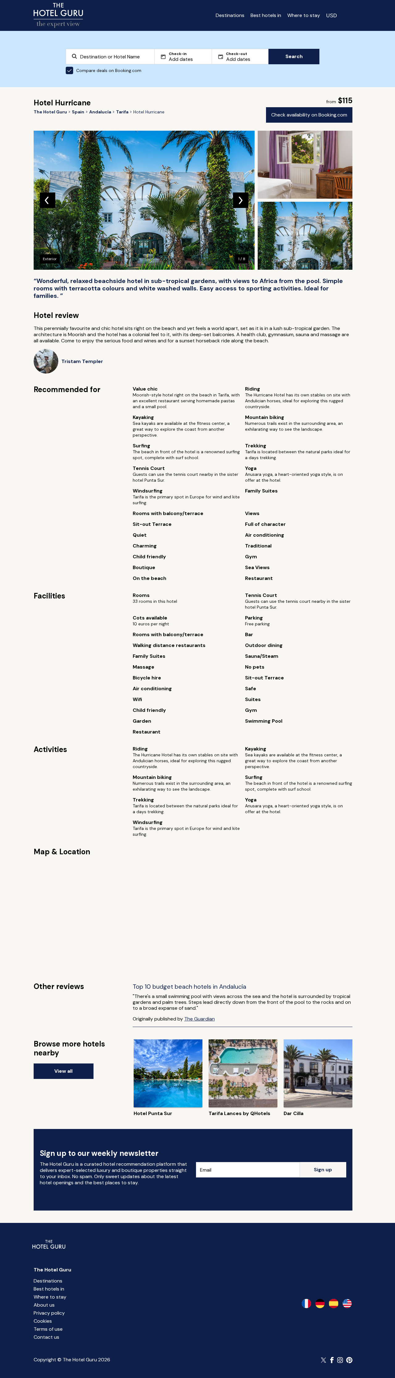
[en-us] (347, 1303)
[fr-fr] (306, 1303)
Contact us (46, 1337)
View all (63, 1071)
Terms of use (48, 1329)
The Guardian (199, 1019)
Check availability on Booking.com (309, 115)
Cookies (43, 1321)
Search (294, 56)
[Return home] (58, 15)
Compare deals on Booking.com (108, 70)
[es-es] (333, 1303)
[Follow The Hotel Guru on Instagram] (340, 1360)
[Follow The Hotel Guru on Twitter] (324, 1360)
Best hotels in (266, 15)
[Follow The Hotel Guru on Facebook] (332, 1360)
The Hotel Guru (52, 1269)
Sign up (323, 1169)
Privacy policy (49, 1313)
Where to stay (303, 15)
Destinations (230, 15)
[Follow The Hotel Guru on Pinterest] (349, 1360)
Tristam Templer (82, 361)
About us (44, 1305)
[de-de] (320, 1303)
